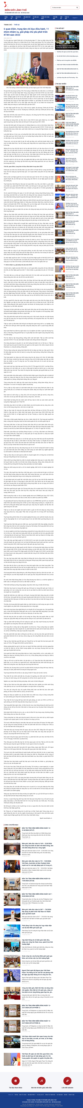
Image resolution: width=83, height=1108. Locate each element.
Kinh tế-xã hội (18, 17)
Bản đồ (61, 17)
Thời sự (12, 17)
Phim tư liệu (67, 17)
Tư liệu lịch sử (36, 17)
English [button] (75, 17)
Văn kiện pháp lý (27, 17)
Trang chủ (7, 17)
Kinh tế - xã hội (22, 1094)
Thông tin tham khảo (45, 17)
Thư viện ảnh (55, 17)
